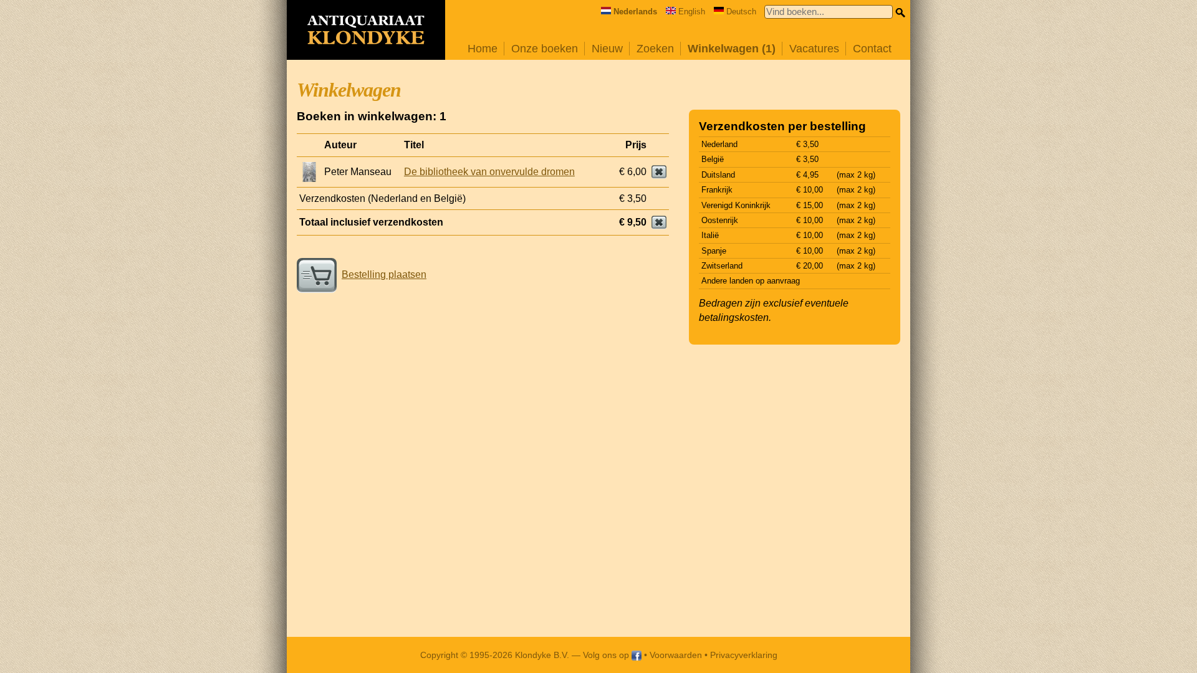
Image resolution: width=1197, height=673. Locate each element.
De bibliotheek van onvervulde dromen (489, 171)
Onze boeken (544, 48)
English (691, 11)
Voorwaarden (676, 655)
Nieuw (607, 48)
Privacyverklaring (743, 655)
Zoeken (655, 48)
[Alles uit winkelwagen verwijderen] (658, 222)
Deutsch (741, 11)
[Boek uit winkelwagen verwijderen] (658, 172)
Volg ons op (607, 655)
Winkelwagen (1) (732, 48)
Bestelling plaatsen (384, 274)
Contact (872, 48)
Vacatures (814, 48)
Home (483, 48)
